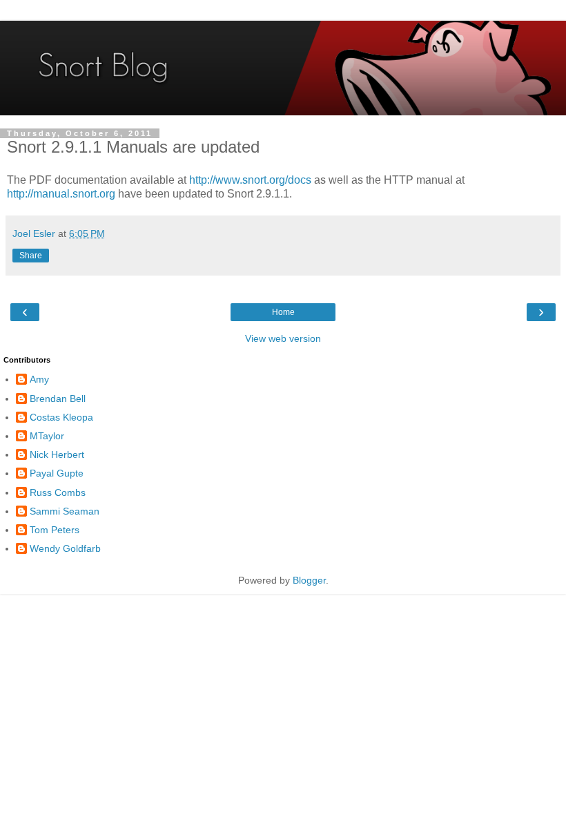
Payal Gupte (57, 473)
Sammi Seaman (64, 511)
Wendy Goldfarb (65, 548)
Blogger (309, 580)
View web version (283, 338)
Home (283, 312)
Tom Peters (54, 529)
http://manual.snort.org (61, 194)
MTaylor (47, 435)
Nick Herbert (57, 454)
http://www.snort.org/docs (250, 180)
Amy (39, 379)
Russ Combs (58, 492)
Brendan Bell (58, 398)
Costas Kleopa (61, 417)
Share (30, 255)
